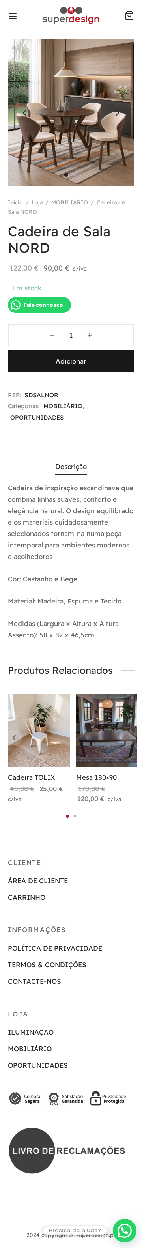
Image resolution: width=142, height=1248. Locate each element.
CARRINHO (26, 897)
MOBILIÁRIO (69, 202)
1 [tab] (67, 816)
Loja (37, 202)
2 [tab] (75, 816)
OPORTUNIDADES (37, 417)
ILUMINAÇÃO (31, 1032)
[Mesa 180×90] (107, 730)
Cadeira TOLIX (31, 777)
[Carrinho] (129, 16)
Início (15, 202)
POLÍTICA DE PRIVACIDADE (55, 948)
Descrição (71, 466)
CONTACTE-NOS (34, 981)
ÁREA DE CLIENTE (38, 880)
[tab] (71, 467)
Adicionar (71, 361)
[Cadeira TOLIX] (39, 730)
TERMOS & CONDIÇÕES (47, 964)
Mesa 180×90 (96, 777)
